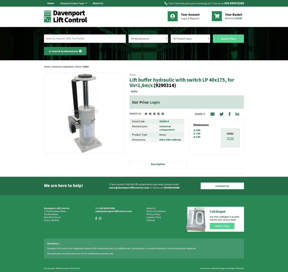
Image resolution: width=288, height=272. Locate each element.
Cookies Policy (153, 217)
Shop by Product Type (72, 3)
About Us (98, 3)
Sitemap (150, 220)
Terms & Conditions (156, 211)
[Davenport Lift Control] (66, 22)
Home (50, 3)
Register (195, 18)
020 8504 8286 (234, 3)
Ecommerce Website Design (212, 268)
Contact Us (222, 186)
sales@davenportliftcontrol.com (129, 187)
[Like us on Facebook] (96, 218)
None (78, 66)
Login (184, 18)
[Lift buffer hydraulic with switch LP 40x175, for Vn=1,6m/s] (84, 113)
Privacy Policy (153, 214)
